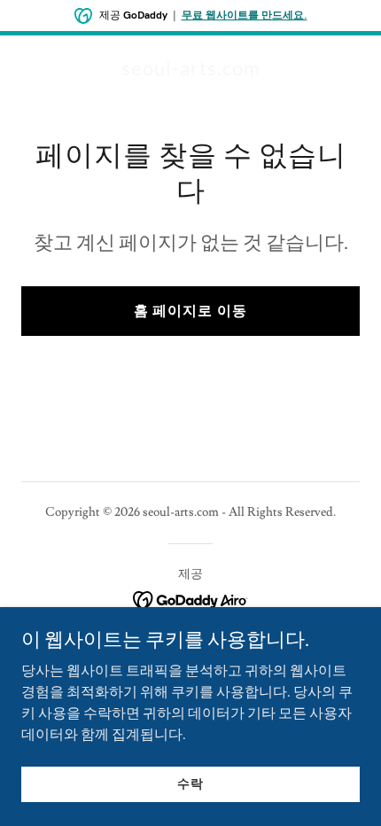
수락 (190, 783)
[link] (190, 71)
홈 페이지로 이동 (190, 311)
